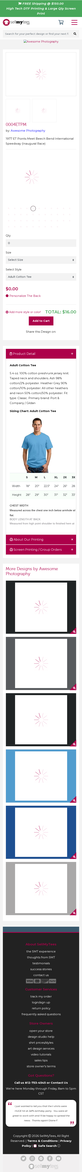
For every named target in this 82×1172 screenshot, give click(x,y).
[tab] (41, 354)
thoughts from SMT (41, 957)
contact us (41, 975)
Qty (8, 235)
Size (8, 252)
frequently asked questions (41, 1014)
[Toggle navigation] (75, 22)
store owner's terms (41, 1066)
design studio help (41, 1036)
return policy (41, 1008)
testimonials (41, 963)
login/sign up (41, 1002)
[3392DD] (41, 776)
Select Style (14, 269)
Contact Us (59, 1082)
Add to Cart (41, 321)
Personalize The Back (25, 296)
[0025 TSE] (41, 719)
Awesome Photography (28, 130)
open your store (41, 1031)
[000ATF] (41, 888)
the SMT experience (41, 951)
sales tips (41, 1060)
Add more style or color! (24, 312)
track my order (41, 996)
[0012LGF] (41, 663)
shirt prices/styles (41, 1042)
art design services (41, 1048)
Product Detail (23, 354)
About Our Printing (28, 539)
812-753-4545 (35, 1082)
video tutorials (41, 1054)
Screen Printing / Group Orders (37, 549)
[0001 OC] (41, 607)
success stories (41, 969)
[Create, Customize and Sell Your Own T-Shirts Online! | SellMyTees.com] (16, 22)
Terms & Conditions (42, 1141)
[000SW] (41, 832)
